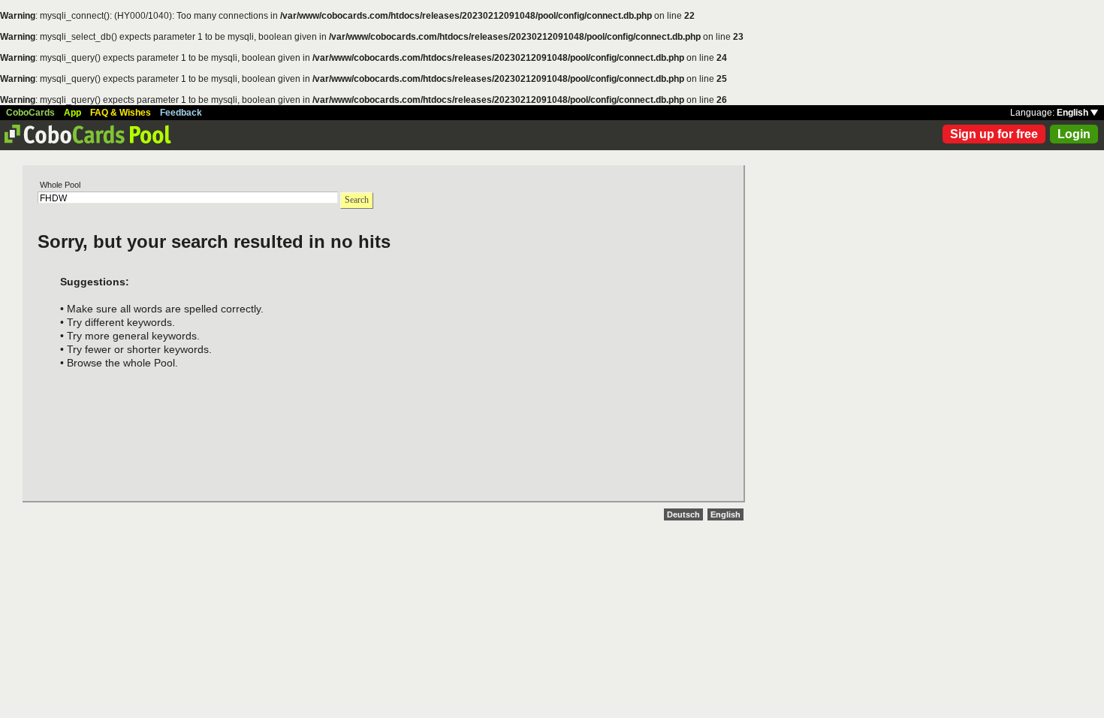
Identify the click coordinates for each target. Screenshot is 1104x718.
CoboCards (30, 112)
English (1073, 112)
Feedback (181, 112)
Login (1073, 134)
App (72, 112)
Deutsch (683, 514)
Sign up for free (994, 134)
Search (357, 200)
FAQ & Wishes (120, 112)
